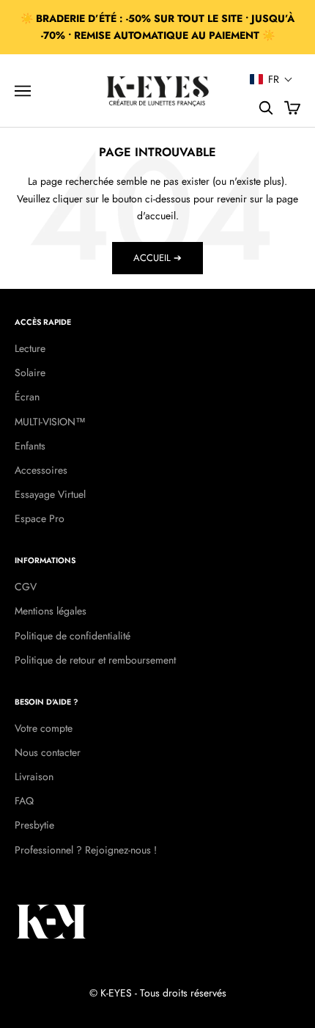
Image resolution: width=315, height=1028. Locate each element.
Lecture (30, 348)
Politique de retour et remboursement (95, 660)
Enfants (30, 445)
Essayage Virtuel (50, 494)
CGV (26, 586)
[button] (271, 79)
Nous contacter (48, 752)
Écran (27, 396)
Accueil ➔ (157, 258)
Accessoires (41, 470)
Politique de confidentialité (72, 635)
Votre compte (44, 728)
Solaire (30, 372)
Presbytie (34, 825)
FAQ (24, 800)
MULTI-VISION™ (50, 421)
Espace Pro (39, 518)
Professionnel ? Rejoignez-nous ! (86, 849)
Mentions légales (50, 610)
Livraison (34, 776)
